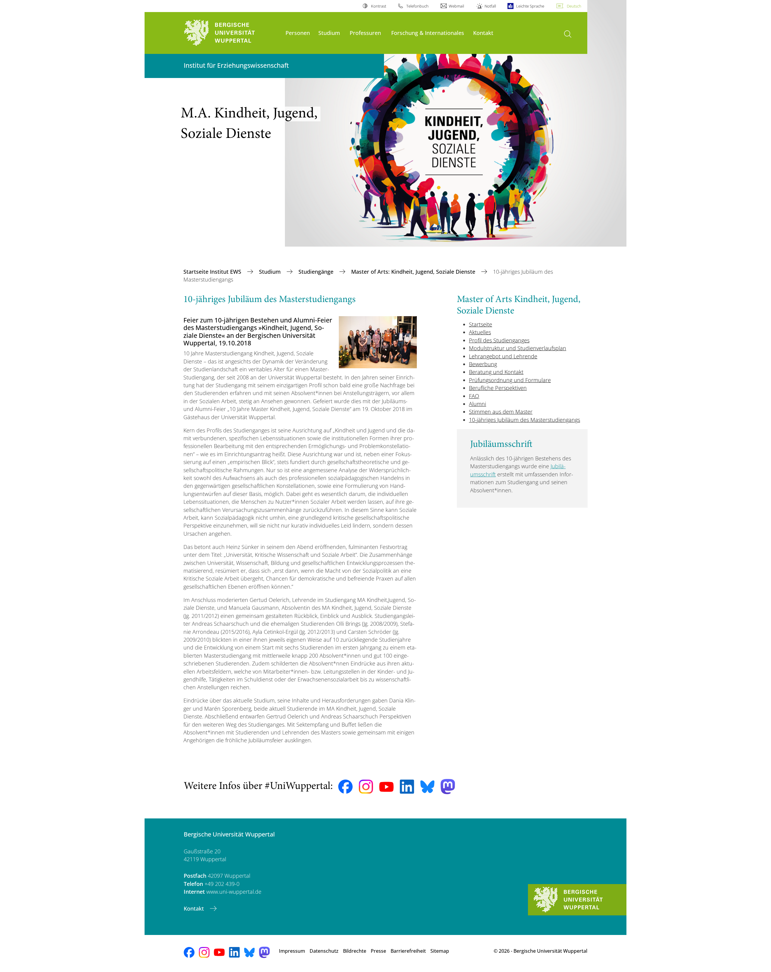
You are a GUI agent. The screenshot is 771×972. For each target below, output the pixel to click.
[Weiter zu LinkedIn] (407, 787)
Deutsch (574, 6)
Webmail (456, 6)
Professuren (365, 32)
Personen (298, 32)
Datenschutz (324, 951)
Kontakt (483, 32)
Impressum (292, 951)
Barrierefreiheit (408, 951)
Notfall (490, 6)
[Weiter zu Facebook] (345, 787)
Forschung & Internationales (427, 32)
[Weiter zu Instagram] (366, 787)
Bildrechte (354, 951)
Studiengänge (316, 271)
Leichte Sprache (530, 6)
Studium (329, 32)
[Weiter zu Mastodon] (448, 786)
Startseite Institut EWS (213, 271)
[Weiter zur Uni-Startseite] (231, 33)
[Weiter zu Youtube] (386, 787)
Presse (378, 951)
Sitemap (439, 951)
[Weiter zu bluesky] (427, 786)
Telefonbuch (417, 6)
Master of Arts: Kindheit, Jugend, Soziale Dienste (414, 271)
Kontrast (378, 6)
